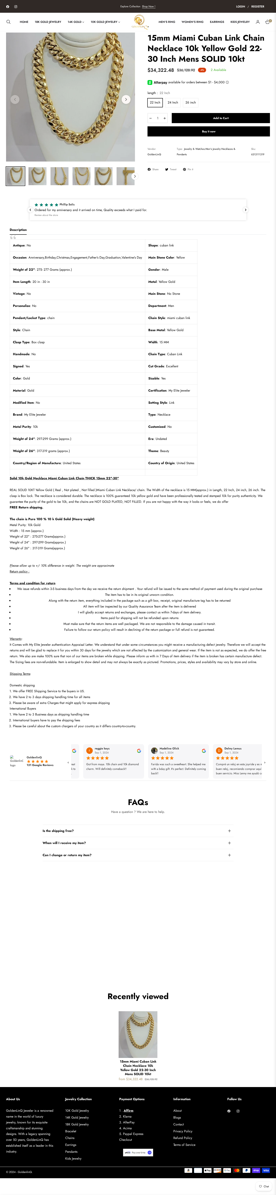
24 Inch (173, 102)
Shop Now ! (148, 6)
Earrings (70, 1144)
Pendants (71, 1151)
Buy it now (209, 131)
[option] (70, 97)
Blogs (177, 1117)
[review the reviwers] (124, 750)
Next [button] (126, 99)
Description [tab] (18, 230)
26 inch (190, 102)
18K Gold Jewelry (77, 1124)
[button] (9, 21)
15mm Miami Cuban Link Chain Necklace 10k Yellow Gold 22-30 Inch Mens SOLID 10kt (138, 1068)
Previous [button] (15, 99)
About (177, 1110)
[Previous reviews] (30, 209)
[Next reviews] (245, 209)
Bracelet (70, 1131)
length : (158, 93)
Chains (69, 1138)
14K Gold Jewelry (77, 1117)
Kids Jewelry (73, 1158)
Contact (178, 1124)
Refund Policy (182, 1138)
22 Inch (155, 102)
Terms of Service (184, 1144)
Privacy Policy (182, 1131)
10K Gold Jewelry (77, 1110)
